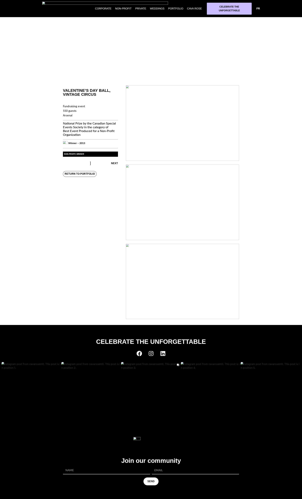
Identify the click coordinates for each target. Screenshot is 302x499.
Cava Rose (194, 8)
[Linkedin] (162, 353)
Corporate (103, 8)
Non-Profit (123, 8)
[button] (31, 392)
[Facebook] (139, 353)
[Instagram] (151, 353)
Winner (80, 154)
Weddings (157, 8)
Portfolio (175, 8)
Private (140, 8)
